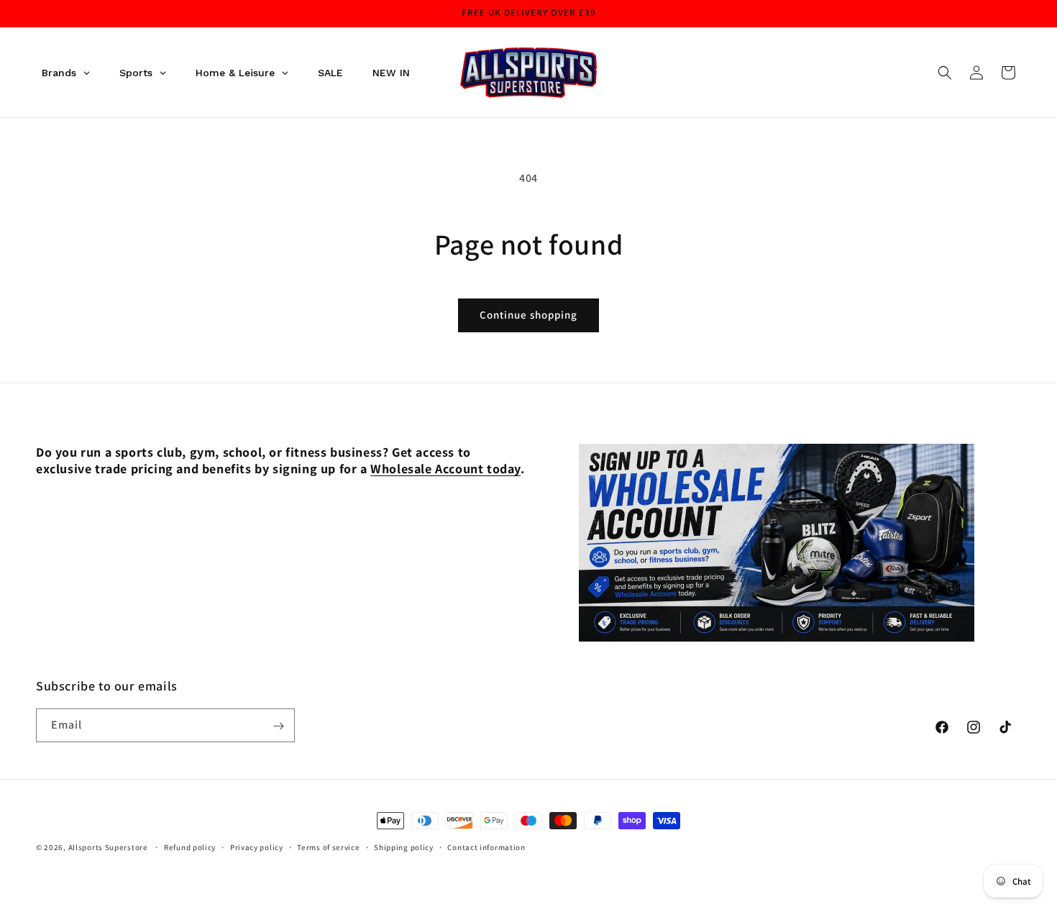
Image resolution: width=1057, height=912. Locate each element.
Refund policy (190, 847)
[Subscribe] (278, 726)
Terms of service (328, 847)
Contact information (486, 847)
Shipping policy (404, 847)
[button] (945, 72)
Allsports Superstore (108, 847)
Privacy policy (256, 847)
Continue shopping (528, 315)
